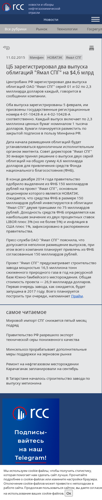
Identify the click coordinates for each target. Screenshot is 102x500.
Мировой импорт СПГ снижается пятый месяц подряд (46, 322)
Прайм (77, 296)
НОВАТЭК (54, 57)
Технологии (67, 29)
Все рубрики (16, 29)
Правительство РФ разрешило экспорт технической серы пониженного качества (42, 337)
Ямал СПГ (73, 57)
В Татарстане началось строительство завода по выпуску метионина (48, 380)
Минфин (37, 57)
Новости (51, 19)
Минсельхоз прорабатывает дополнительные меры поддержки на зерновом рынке (46, 351)
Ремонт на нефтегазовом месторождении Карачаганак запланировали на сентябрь (42, 366)
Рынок (41, 29)
